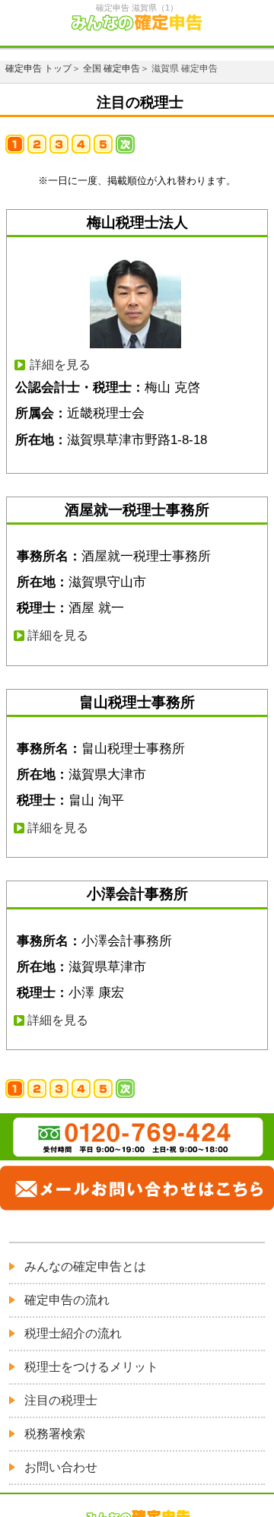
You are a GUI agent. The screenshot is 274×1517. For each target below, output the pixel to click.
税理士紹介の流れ (73, 1333)
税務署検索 (54, 1433)
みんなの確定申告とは (85, 1266)
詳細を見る (60, 364)
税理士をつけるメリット (91, 1366)
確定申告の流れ (67, 1299)
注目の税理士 (60, 1400)
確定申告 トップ (38, 68)
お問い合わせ (60, 1467)
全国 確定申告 (111, 68)
